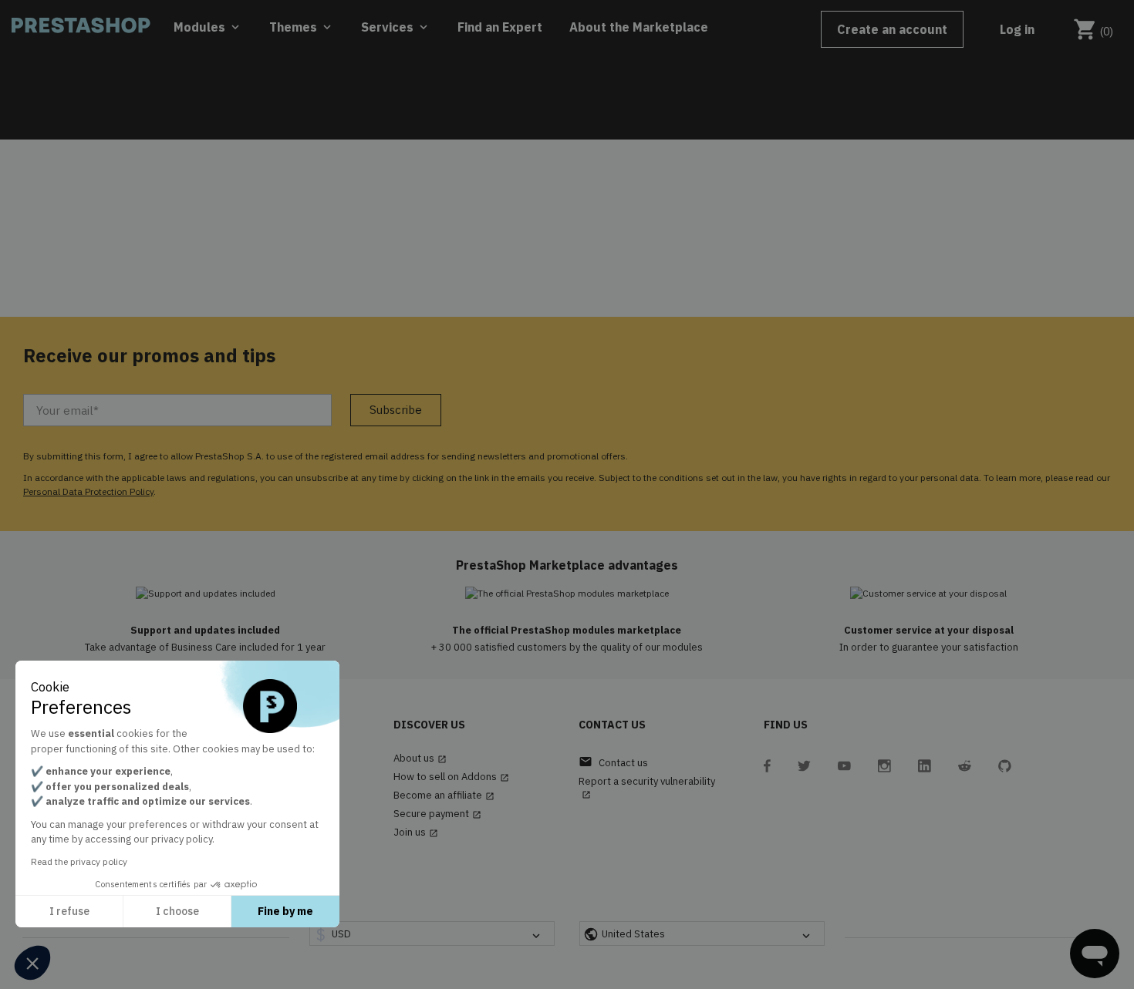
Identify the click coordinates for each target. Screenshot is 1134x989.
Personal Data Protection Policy (88, 491)
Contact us (613, 762)
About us (420, 758)
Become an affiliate (443, 795)
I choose (177, 911)
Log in (1017, 29)
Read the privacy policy (79, 861)
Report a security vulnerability (647, 787)
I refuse (69, 911)
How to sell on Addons (451, 777)
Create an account (892, 29)
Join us (415, 832)
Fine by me (285, 911)
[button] (32, 962)
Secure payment (437, 814)
